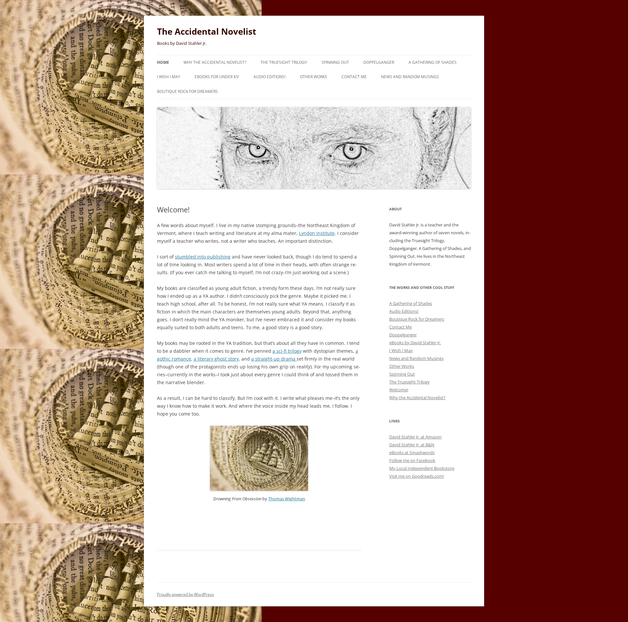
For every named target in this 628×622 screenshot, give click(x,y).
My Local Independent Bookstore (421, 468)
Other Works (313, 77)
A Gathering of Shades (433, 62)
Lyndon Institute (317, 233)
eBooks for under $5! (217, 77)
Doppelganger (378, 62)
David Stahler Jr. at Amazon (415, 437)
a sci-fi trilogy (287, 351)
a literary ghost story (216, 359)
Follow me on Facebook (412, 460)
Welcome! (398, 390)
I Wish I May (168, 77)
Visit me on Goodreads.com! (416, 476)
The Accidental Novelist (206, 31)
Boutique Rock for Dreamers (187, 91)
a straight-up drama (274, 359)
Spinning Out (335, 62)
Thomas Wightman (286, 499)
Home (163, 62)
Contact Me (354, 77)
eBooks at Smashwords (412, 452)
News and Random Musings (410, 77)
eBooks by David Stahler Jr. (415, 343)
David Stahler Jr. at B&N (411, 445)
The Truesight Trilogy (284, 62)
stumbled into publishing (203, 257)
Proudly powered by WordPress (185, 594)
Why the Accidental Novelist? (214, 62)
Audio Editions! (269, 77)
